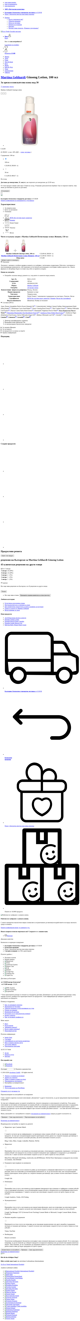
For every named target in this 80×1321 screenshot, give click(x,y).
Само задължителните (16, 1117)
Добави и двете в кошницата (10, 260)
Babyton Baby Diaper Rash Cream (15, 625)
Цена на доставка (14, 23)
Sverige (13, 1287)
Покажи (4, 591)
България (16, 1296)
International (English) (27, 1271)
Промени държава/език (23, 1069)
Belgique (15, 1311)
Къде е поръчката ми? (16, 19)
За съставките (7, 329)
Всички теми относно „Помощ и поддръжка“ (24, 28)
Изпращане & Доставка (12, 1006)
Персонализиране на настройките (34, 1117)
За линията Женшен (9, 327)
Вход (6, 38)
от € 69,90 (23, 12)
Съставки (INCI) (7, 302)
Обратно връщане (14, 21)
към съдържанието (11, 4)
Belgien (13, 1317)
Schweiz (14, 1297)
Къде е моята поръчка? (12, 1029)
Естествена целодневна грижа (15, 603)
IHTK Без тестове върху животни (38, 298)
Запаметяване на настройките (10, 1250)
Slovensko (16, 1304)
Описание (5, 262)
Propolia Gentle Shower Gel (13, 623)
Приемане (4, 1117)
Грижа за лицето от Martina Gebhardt (17, 608)
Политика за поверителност (10, 1120)
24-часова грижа (32, 288)
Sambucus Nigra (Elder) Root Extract (52, 313)
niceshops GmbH (14, 1072)
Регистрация (9, 1025)
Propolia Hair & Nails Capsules (14, 621)
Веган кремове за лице (12, 610)
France (13, 1283)
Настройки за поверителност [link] (14, 1083)
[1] (34, 306)
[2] (7, 316)
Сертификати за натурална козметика (17, 1041)
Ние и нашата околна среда (14, 1043)
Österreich (16, 1273)
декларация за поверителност (41, 1113)
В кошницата (5, 191)
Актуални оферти (10, 1044)
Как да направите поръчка (13, 1005)
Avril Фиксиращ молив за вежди (15, 618)
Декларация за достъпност (13, 1081)
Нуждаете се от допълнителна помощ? (17, 1013)
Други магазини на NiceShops (15, 1088)
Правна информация (9, 332)
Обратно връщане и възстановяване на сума (19, 1008)
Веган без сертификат (63, 298)
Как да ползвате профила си (14, 1017)
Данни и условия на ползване (14, 1076)
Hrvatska (15, 1288)
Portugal (14, 1315)
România (15, 1285)
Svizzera (14, 1301)
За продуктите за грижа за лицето (13, 331)
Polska (13, 1290)
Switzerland (17, 1303)
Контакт (11, 26)
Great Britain (19, 1278)
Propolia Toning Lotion (12, 619)
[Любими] (6, 48)
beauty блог (8, 1037)
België (13, 1313)
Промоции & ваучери (12, 1012)
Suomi (13, 1294)
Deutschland (18, 1276)
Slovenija (15, 1281)
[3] (9, 308)
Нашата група (9, 1054)
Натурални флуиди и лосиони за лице (17, 605)
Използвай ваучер (11, 1031)
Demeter (53, 298)
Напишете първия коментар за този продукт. (35, 595)
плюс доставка (25, 152)
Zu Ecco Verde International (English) (12, 1264)
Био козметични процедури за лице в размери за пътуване (24, 607)
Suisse (12, 1299)
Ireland (13, 1308)
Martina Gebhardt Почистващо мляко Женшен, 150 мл (20, 256)
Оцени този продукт (7, 555)
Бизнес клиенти (10, 1015)
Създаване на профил (12, 45)
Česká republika (22, 1306)
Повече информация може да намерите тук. (15, 927)
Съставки (8, 1039)
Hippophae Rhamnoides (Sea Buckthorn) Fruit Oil (22, 313)
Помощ (7, 17)
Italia (11, 1274)
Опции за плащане (11, 1010)
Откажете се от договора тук (10, 1091)
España (13, 1280)
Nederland (16, 1310)
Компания (8, 1086)
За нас (7, 1053)
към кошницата (10, 6)
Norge (12, 1318)
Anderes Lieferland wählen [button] (9, 1268)
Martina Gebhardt (13, 77)
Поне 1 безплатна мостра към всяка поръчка (19, 14)
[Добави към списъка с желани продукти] (1, 193)
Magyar (13, 1292)
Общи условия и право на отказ (15, 1079)
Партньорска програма (12, 1046)
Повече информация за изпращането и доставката (17, 200)
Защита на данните (11, 1077)
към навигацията (10, 2)
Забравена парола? (11, 1027)
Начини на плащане (15, 24)
